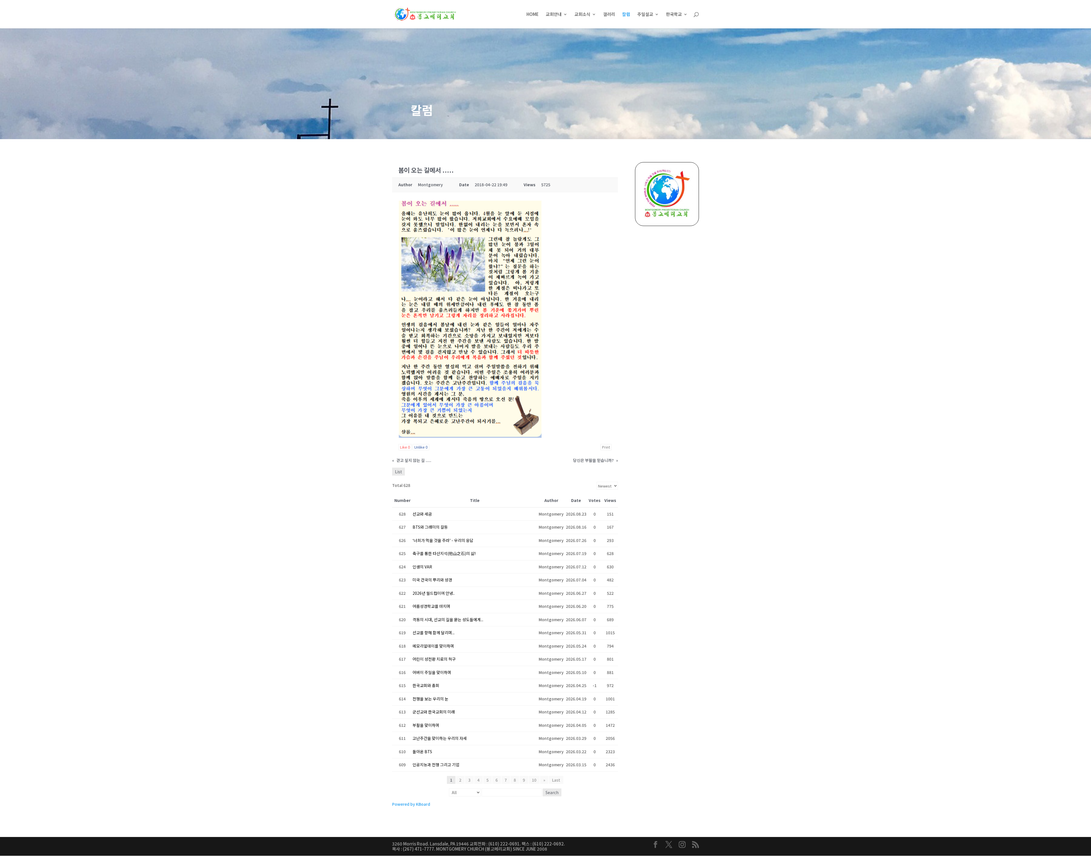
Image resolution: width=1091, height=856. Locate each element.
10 (534, 780)
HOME (532, 14)
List (398, 471)
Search (552, 792)
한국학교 (674, 14)
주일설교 (645, 14)
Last (556, 780)
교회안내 (554, 14)
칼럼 (626, 14)
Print (606, 447)
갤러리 (609, 14)
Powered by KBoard (411, 804)
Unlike (421, 447)
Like (405, 447)
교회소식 (582, 14)
